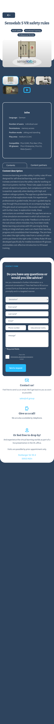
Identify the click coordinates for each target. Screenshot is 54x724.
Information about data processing (22, 357)
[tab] (15, 165)
